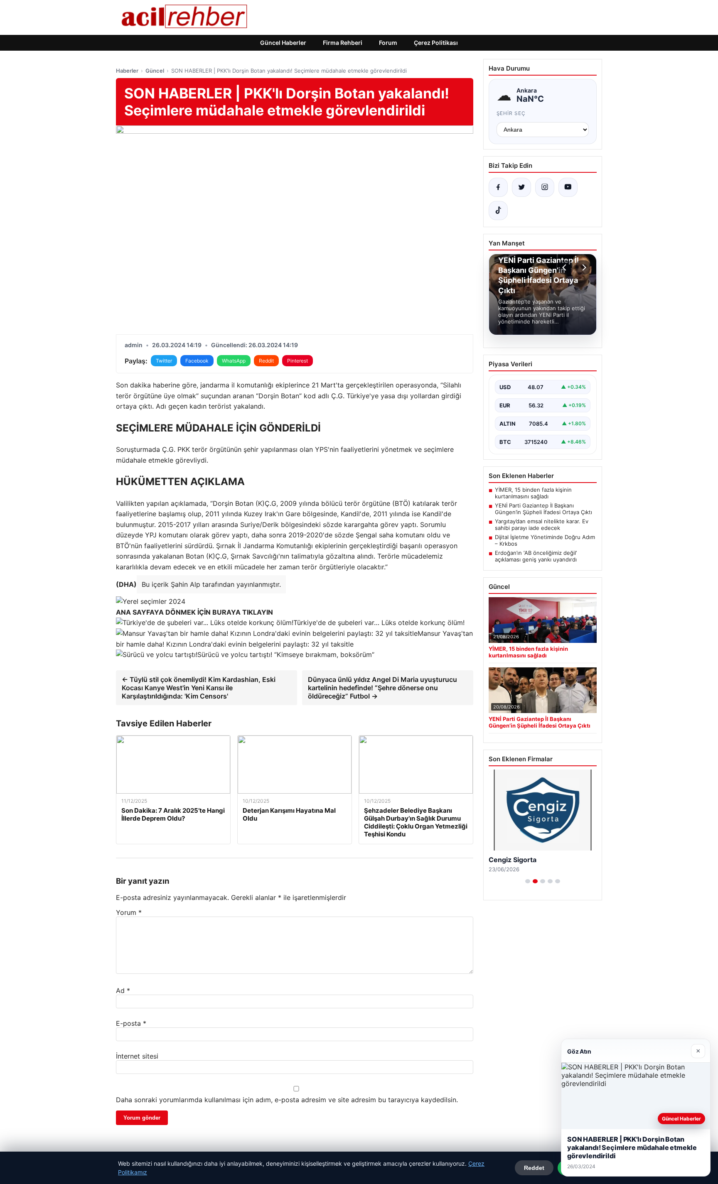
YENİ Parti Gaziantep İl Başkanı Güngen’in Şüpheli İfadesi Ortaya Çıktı (543, 508)
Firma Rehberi (342, 42)
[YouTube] (568, 187)
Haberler (127, 70)
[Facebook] (498, 187)
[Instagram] (544, 187)
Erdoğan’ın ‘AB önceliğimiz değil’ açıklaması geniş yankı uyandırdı (536, 556)
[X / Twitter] (521, 187)
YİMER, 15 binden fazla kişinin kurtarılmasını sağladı (533, 493)
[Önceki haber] (565, 267)
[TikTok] (498, 210)
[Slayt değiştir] (527, 881)
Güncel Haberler (283, 42)
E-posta (131, 1023)
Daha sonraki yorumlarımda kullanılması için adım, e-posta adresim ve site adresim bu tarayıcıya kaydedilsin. (287, 1100)
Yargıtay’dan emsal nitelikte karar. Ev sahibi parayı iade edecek (541, 524)
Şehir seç (511, 113)
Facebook (197, 361)
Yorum (129, 912)
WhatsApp (234, 361)
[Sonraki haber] (583, 267)
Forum (388, 42)
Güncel (154, 70)
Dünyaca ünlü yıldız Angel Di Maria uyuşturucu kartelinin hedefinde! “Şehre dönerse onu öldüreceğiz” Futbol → (382, 687)
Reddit (266, 361)
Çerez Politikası (436, 42)
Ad (123, 990)
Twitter (164, 361)
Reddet (534, 1167)
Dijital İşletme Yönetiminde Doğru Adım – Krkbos (545, 540)
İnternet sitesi (137, 1056)
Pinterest (297, 361)
